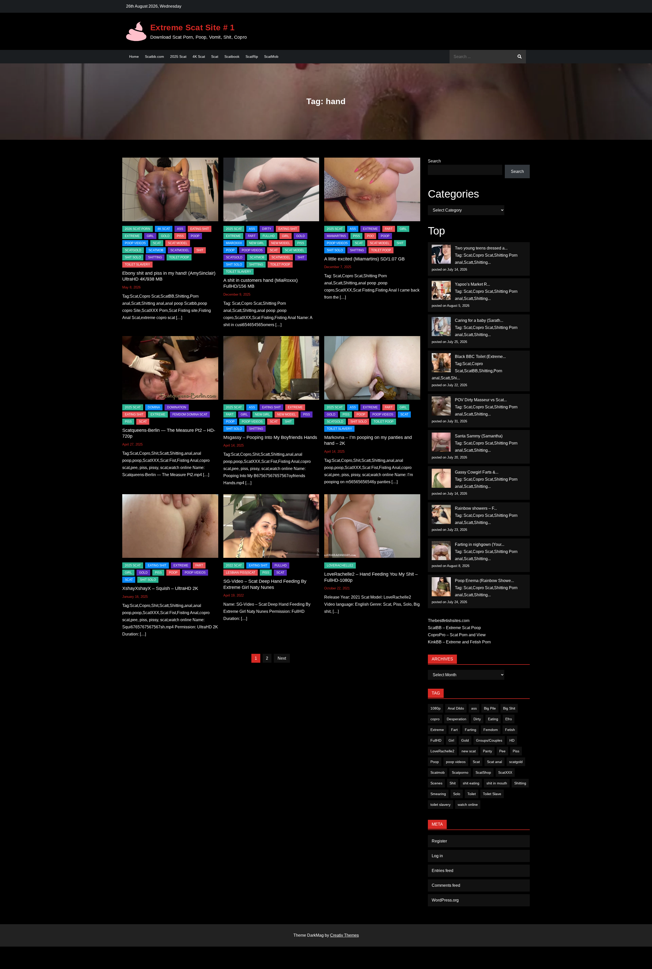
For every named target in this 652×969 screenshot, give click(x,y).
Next (282, 658)
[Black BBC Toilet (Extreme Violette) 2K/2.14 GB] (441, 362)
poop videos (456, 762)
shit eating (471, 783)
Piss (180, 236)
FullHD (269, 236)
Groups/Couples (489, 740)
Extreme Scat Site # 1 (192, 27)
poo (370, 236)
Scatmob (437, 772)
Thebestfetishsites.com (448, 620)
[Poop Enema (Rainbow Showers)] (441, 586)
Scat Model (177, 243)
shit (199, 250)
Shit (453, 783)
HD (511, 740)
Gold (465, 740)
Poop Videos (135, 243)
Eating (493, 719)
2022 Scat (234, 565)
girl (150, 236)
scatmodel (179, 250)
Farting (470, 730)
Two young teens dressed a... (481, 248)
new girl (256, 243)
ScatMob (271, 56)
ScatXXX (505, 772)
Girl (451, 740)
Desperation (456, 719)
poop (195, 236)
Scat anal (494, 762)
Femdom (490, 730)
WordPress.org (445, 900)
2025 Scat (178, 56)
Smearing (438, 794)
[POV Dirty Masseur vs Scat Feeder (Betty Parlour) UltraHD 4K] (441, 406)
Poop (434, 762)
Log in (437, 856)
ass (474, 708)
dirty (266, 229)
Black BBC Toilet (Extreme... (480, 356)
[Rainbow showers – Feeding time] (441, 514)
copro (435, 719)
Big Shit (509, 708)
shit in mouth (496, 783)
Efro (508, 719)
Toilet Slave (492, 794)
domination (176, 407)
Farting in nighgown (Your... (479, 544)
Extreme (132, 236)
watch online (468, 804)
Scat (214, 56)
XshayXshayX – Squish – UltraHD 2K (160, 588)
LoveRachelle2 (340, 565)
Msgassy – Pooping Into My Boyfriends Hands (270, 437)
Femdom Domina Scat (189, 414)
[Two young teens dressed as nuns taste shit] (441, 254)
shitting (155, 257)
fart (251, 236)
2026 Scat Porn (137, 229)
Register (439, 841)
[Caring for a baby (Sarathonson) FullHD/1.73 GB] (441, 326)
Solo (456, 794)
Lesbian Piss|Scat (240, 572)
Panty (487, 751)
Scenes (436, 783)
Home (134, 56)
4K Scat (199, 56)
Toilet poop (179, 257)
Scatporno (460, 772)
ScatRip (252, 56)
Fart (454, 730)
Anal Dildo (456, 708)
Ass (180, 229)
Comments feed (446, 885)
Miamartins (336, 236)
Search (434, 161)
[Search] (519, 56)
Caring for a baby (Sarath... (479, 320)
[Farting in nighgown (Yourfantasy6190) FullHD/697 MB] (441, 550)
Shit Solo (133, 257)
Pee (502, 751)
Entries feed (442, 870)
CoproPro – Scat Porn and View (457, 635)
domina (154, 407)
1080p (435, 708)
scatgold (133, 250)
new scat (468, 751)
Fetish (510, 730)
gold (165, 236)
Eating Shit (199, 229)
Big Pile (490, 708)
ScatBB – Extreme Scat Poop (454, 628)
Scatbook (231, 56)
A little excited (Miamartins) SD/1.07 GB (364, 258)
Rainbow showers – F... (476, 508)
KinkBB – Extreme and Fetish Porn (459, 642)
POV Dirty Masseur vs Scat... (481, 400)
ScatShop (483, 772)
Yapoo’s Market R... (472, 284)
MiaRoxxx (234, 243)
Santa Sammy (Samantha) (478, 436)
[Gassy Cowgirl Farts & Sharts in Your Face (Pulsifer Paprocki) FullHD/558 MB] (441, 478)
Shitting (520, 783)
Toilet (471, 794)
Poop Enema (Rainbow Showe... (484, 580)
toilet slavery (440, 804)
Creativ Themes (344, 935)
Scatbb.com (154, 56)
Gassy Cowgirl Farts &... (476, 472)
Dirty (477, 719)
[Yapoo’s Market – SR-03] (441, 290)
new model (280, 243)
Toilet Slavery (137, 264)
